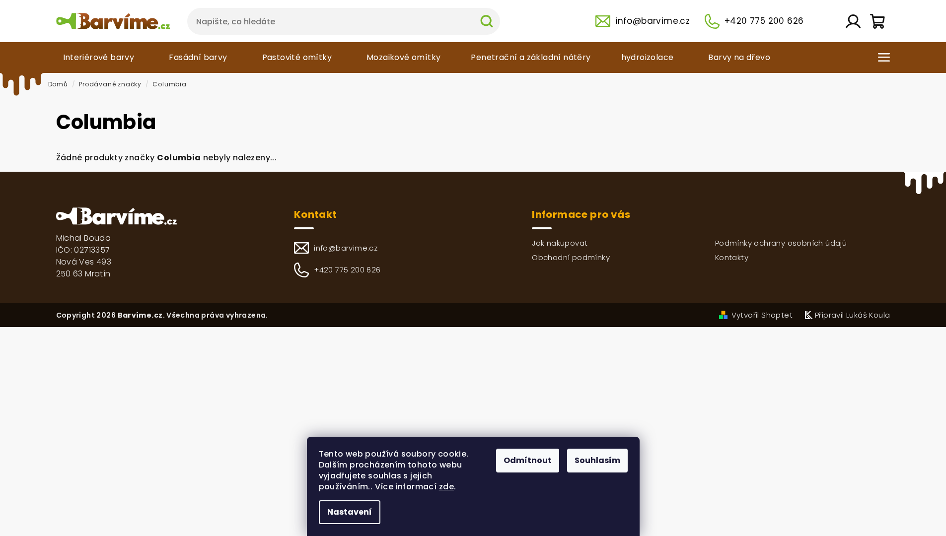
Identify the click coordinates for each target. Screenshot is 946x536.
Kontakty (731, 257)
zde (446, 486)
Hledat (486, 21)
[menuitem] (101, 57)
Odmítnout (528, 460)
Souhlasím (597, 460)
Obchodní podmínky (571, 257)
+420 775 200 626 (764, 21)
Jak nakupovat (559, 243)
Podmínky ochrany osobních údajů (781, 243)
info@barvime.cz (652, 21)
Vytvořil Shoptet (762, 315)
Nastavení (349, 512)
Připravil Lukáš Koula (852, 315)
